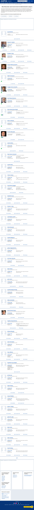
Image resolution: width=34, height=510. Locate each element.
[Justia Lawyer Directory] (4, 1)
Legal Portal (10, 504)
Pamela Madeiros (11, 237)
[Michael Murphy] (3, 333)
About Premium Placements (5, 496)
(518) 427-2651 (9, 354)
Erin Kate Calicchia (11, 258)
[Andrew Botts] (3, 145)
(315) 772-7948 (9, 156)
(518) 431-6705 (9, 450)
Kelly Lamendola (10, 300)
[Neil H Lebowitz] (3, 122)
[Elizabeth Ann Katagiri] (3, 364)
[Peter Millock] (3, 354)
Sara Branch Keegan (11, 185)
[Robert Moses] (3, 387)
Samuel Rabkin (10, 396)
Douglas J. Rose (10, 53)
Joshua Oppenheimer (11, 247)
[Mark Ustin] (3, 429)
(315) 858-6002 (9, 89)
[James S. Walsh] (3, 408)
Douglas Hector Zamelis (12, 87)
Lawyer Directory (4, 4)
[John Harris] (3, 281)
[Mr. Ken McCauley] (3, 133)
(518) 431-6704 (9, 419)
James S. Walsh (10, 406)
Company (13, 504)
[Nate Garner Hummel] (3, 156)
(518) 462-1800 (9, 281)
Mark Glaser (9, 268)
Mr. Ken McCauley (11, 131)
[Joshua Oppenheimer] (3, 250)
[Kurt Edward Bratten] (3, 100)
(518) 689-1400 (9, 167)
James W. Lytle (10, 416)
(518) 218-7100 (9, 145)
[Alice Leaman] (3, 439)
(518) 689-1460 (9, 388)
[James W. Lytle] (3, 419)
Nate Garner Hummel (11, 154)
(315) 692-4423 (9, 78)
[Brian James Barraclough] (3, 111)
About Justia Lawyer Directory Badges (5, 493)
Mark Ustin (9, 427)
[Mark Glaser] (3, 270)
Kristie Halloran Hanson (12, 64)
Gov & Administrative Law (9, 4)
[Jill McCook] (3, 377)
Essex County (3, 487)
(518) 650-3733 (9, 44)
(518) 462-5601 (9, 100)
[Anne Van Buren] (3, 343)
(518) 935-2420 (9, 292)
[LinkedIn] (13, 503)
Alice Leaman (10, 437)
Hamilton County (4, 485)
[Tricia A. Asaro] (3, 177)
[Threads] (17, 503)
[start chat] (32, 507)
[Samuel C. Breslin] (3, 44)
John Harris (9, 279)
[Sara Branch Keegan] (3, 187)
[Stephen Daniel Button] (3, 322)
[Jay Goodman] (3, 33)
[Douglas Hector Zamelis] (3, 89)
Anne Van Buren (10, 341)
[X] (19, 503)
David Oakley (10, 448)
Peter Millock (10, 352)
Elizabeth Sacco (10, 195)
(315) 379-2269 (9, 323)
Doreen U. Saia (10, 206)
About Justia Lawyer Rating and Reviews (5, 498)
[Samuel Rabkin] (3, 398)
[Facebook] (15, 503)
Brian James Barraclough (12, 109)
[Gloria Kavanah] (3, 229)
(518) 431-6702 (9, 440)
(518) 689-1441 (9, 229)
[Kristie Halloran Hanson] (3, 66)
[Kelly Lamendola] (3, 302)
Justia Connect (6, 504)
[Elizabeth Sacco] (3, 198)
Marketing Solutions (27, 504)
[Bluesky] (18, 503)
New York (14, 4)
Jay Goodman (10, 31)
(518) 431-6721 (9, 429)
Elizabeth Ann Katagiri (12, 362)
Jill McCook (9, 375)
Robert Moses (10, 385)
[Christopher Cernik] (3, 218)
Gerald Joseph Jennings (12, 289)
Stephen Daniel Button (12, 320)
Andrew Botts (10, 143)
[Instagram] (16, 503)
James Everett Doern (11, 310)
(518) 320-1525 (9, 365)
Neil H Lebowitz (10, 120)
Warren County (4, 486)
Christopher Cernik (11, 216)
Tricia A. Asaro (10, 175)
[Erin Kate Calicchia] (3, 260)
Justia (1, 4)
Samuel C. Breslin (11, 42)
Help (15, 504)
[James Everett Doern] (3, 312)
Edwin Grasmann (10, 75)
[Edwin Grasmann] (3, 77)
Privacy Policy (22, 504)
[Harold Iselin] (3, 166)
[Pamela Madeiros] (3, 239)
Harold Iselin (10, 164)
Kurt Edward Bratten (11, 98)
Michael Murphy (10, 331)
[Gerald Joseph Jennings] (3, 291)
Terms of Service (18, 504)
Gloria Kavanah (10, 227)
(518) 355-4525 (9, 67)
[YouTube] (14, 503)
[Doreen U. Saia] (3, 208)
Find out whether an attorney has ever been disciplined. (28, 475)
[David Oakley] (3, 450)
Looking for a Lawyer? (27, 506)
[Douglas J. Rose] (3, 55)
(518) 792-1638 (9, 123)
